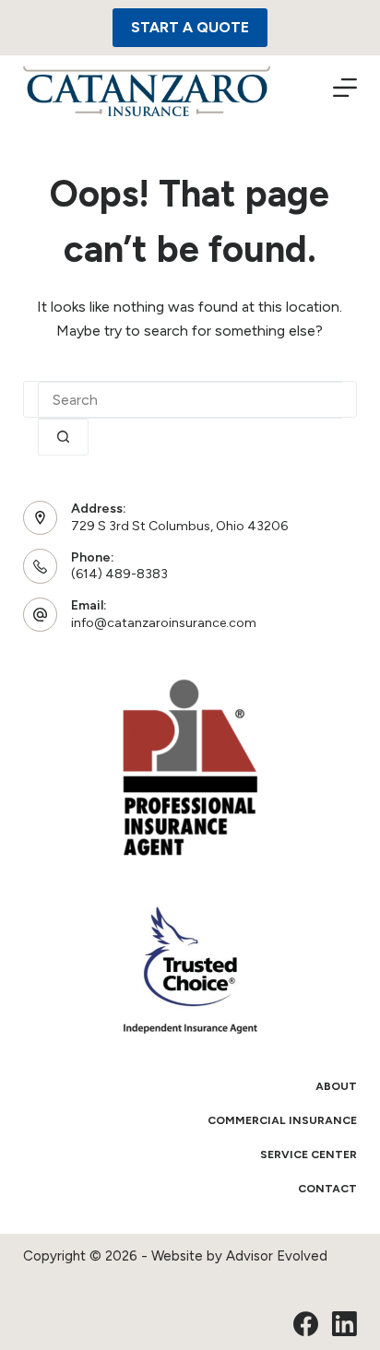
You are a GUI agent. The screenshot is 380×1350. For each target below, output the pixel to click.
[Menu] (345, 88)
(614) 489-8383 (119, 574)
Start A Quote (190, 27)
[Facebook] (305, 1323)
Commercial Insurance (282, 1120)
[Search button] (63, 437)
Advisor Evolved (276, 1256)
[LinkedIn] (344, 1323)
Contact (327, 1188)
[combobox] (190, 400)
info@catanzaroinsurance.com (163, 623)
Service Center (308, 1154)
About (336, 1086)
